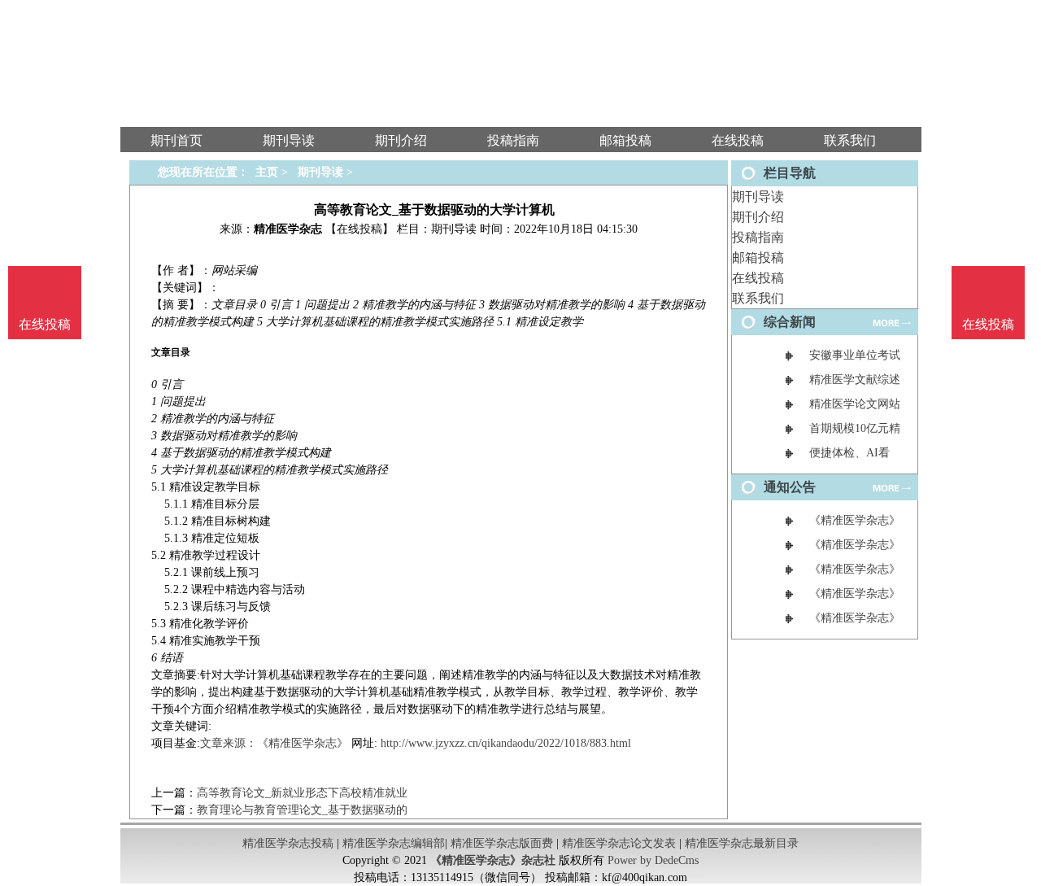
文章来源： (228, 743)
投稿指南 (758, 237)
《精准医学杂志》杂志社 (492, 860)
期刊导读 (758, 196)
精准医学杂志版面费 (502, 843)
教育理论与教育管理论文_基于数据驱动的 (302, 810)
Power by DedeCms (653, 860)
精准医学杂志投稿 (287, 843)
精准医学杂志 (288, 229)
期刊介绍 (758, 217)
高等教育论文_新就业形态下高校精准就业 (302, 793)
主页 (266, 172)
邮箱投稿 (758, 257)
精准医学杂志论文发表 (619, 843)
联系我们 (758, 298)
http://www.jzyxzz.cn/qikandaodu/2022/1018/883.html (506, 743)
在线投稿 (758, 278)
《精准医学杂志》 (302, 743)
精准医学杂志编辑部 (393, 843)
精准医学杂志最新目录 (742, 843)
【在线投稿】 (359, 229)
